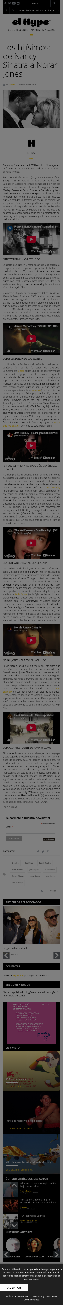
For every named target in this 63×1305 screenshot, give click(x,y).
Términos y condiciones (45, 1296)
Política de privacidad (17, 1296)
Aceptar (14, 1288)
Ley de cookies (31, 1299)
